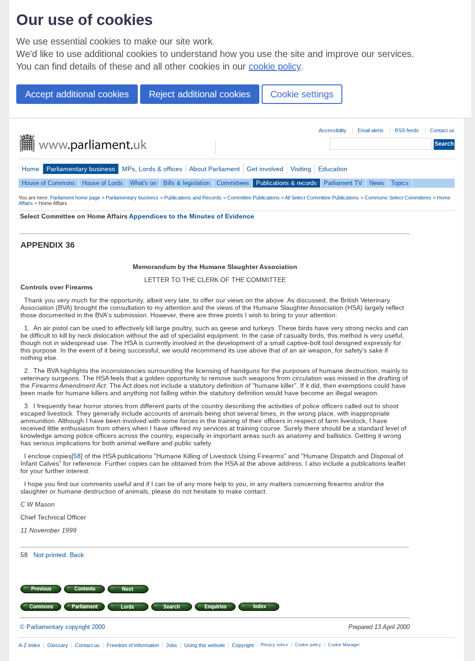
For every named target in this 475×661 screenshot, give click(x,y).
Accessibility (333, 130)
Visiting (300, 169)
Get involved (265, 169)
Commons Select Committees (398, 197)
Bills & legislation (186, 183)
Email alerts (371, 130)
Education (332, 169)
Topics (400, 183)
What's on (143, 183)
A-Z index (29, 645)
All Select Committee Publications (322, 197)
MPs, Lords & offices (152, 169)
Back (77, 554)
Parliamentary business (80, 169)
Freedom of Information (133, 645)
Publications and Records (193, 197)
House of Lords (102, 183)
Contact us (442, 130)
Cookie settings (302, 94)
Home (30, 169)
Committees (233, 183)
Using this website (204, 645)
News (376, 183)
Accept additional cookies (77, 94)
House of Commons (48, 183)
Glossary (57, 645)
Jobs (171, 645)
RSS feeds (407, 130)
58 (77, 456)
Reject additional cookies (199, 94)
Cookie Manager (343, 644)
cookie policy (275, 66)
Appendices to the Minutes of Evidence (191, 216)
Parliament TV (343, 183)
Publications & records (286, 183)
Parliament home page (75, 197)
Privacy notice (274, 644)
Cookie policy (308, 644)
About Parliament (214, 169)
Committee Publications (253, 197)
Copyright (243, 645)
